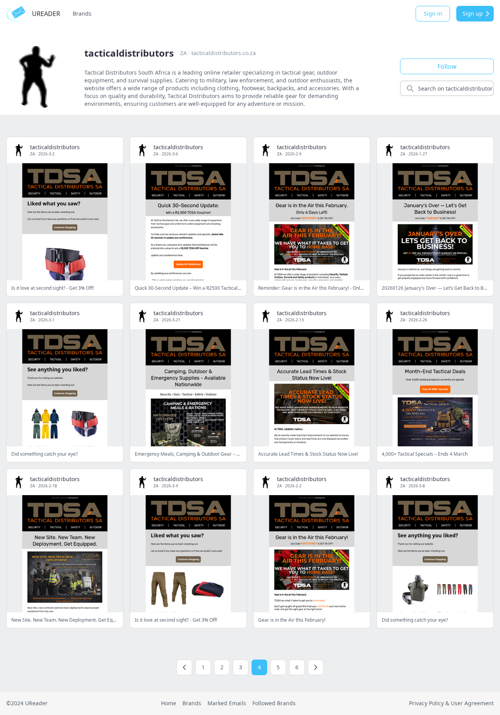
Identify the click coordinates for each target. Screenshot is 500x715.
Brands (82, 13)
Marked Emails (226, 703)
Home (168, 703)
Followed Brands (274, 703)
